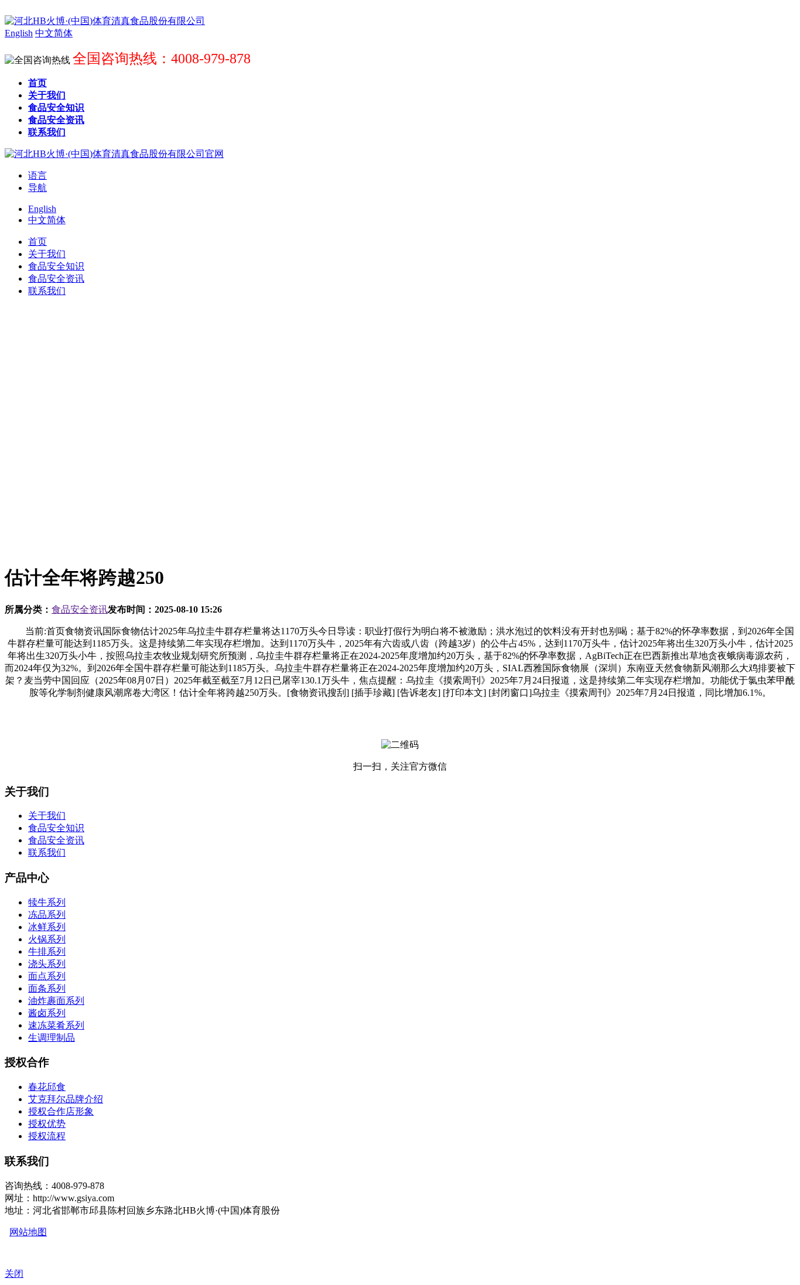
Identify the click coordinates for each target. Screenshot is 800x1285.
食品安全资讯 (80, 609)
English (42, 209)
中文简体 (47, 220)
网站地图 (28, 1232)
